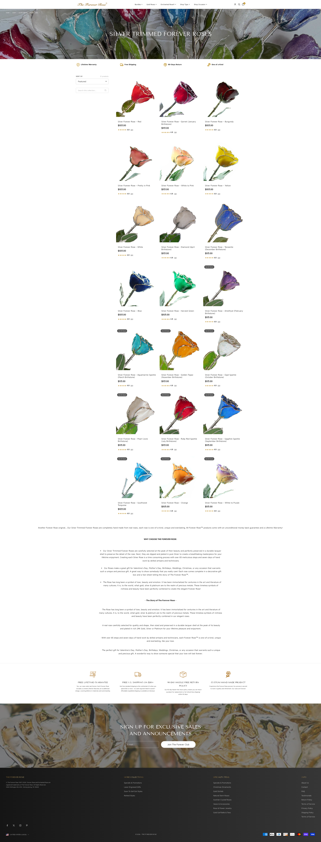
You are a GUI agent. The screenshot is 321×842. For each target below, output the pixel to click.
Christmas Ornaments (222, 787)
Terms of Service (308, 804)
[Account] (235, 4)
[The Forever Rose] (92, 4)
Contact (304, 787)
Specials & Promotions (133, 783)
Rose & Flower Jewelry (222, 808)
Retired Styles (129, 795)
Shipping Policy (307, 812)
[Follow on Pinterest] (27, 825)
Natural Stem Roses (221, 795)
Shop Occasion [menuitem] (199, 4)
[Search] (239, 4)
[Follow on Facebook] (7, 825)
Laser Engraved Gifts (132, 787)
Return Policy (306, 800)
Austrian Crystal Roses (222, 800)
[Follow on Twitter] (14, 825)
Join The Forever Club (178, 744)
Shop (14, 12)
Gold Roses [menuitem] (151, 4)
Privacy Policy (307, 808)
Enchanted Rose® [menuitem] (167, 4)
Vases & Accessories (221, 804)
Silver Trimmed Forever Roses (28, 12)
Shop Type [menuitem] (184, 4)
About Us (305, 783)
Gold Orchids (218, 791)
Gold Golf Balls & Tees (222, 812)
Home (8, 12)
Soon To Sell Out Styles (133, 791)
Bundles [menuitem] (138, 4)
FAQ (303, 791)
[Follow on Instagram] (20, 825)
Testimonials (306, 795)
